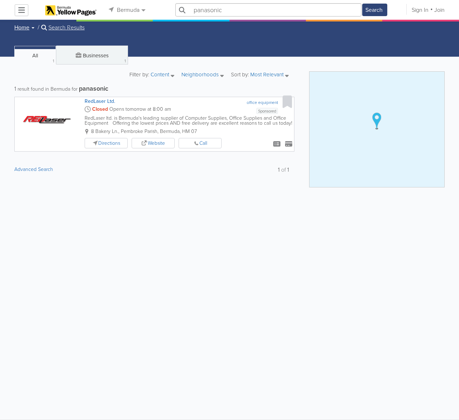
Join (439, 10)
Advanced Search (33, 169)
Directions (109, 143)
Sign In (420, 10)
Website (156, 143)
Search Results (66, 27)
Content (161, 75)
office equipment (262, 102)
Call (203, 143)
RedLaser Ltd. (100, 101)
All (43, 58)
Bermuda (127, 10)
